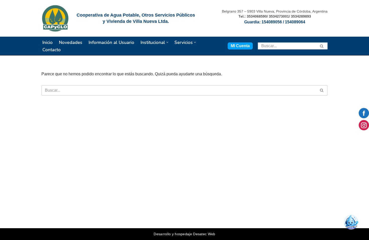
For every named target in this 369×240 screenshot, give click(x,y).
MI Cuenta (240, 46)
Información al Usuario (111, 42)
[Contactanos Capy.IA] (353, 224)
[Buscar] (322, 45)
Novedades (70, 42)
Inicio (47, 42)
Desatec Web (204, 234)
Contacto (51, 50)
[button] (167, 42)
